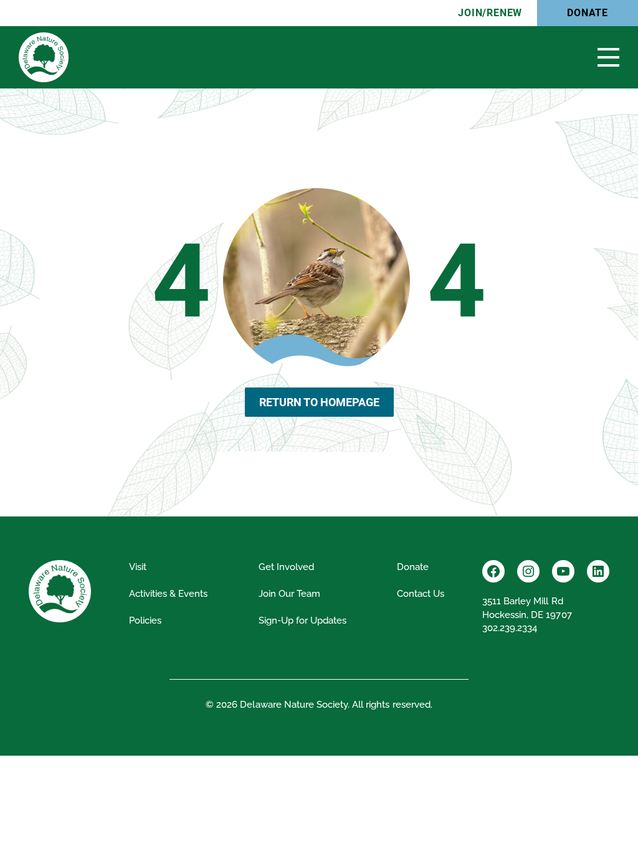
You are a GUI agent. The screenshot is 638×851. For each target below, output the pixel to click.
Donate (587, 13)
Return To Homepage (319, 402)
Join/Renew (490, 13)
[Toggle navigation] (608, 57)
